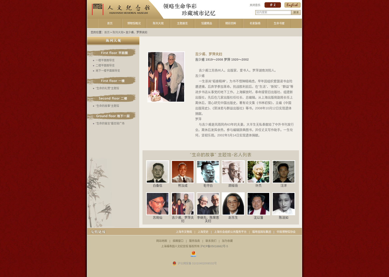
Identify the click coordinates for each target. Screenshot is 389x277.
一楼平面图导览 (105, 60)
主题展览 (182, 23)
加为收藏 (227, 241)
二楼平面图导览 (105, 65)
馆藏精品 (206, 23)
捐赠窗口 (178, 241)
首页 (110, 23)
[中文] (273, 6)
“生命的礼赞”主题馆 (107, 88)
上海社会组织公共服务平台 (230, 232)
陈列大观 (158, 23)
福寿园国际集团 (261, 232)
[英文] (292, 6)
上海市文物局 (184, 232)
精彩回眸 (230, 23)
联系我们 (211, 241)
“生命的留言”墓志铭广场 (110, 123)
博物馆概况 (134, 23)
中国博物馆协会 (286, 232)
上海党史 (203, 232)
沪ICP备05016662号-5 (214, 246)
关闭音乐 (255, 5)
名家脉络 (255, 23)
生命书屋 (279, 23)
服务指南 (194, 241)
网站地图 (161, 241)
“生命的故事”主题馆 (107, 106)
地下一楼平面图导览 (108, 70)
